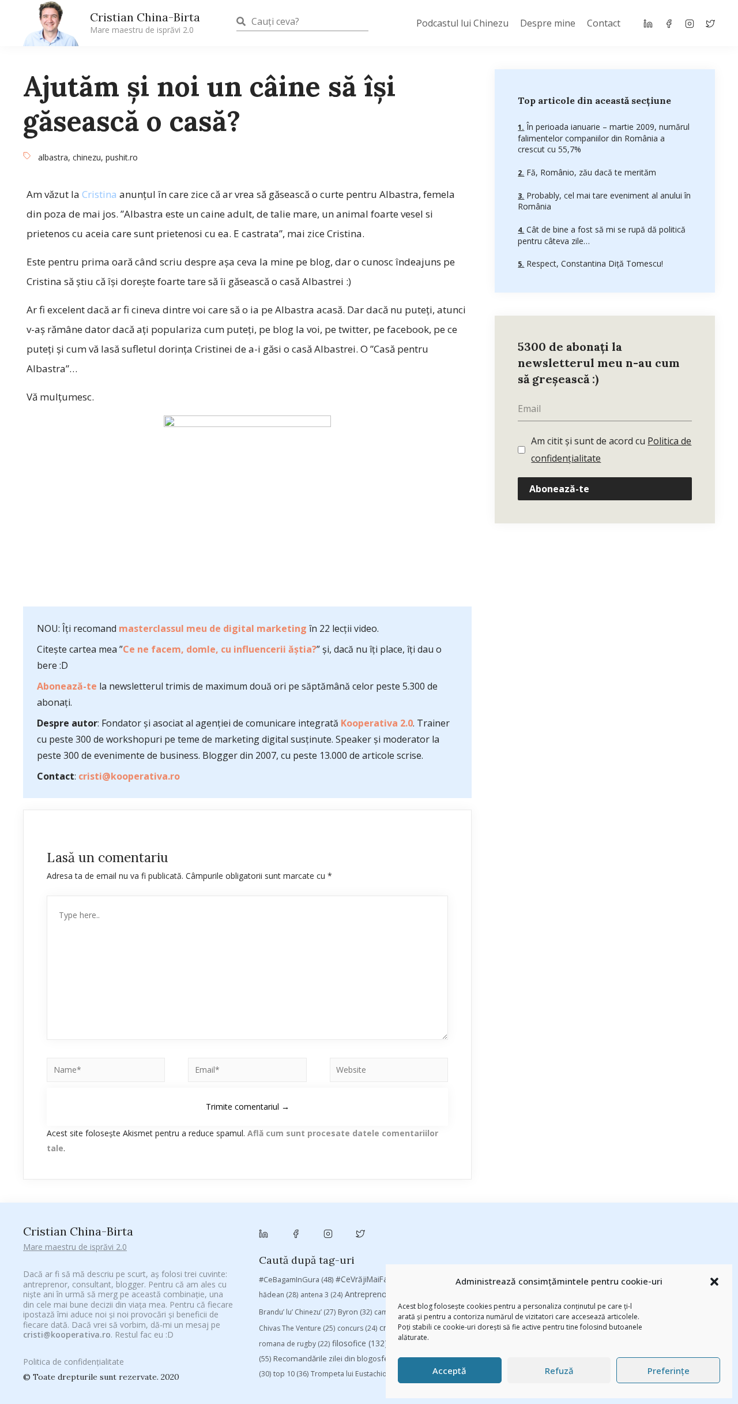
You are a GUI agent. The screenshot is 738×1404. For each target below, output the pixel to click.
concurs (357, 1328)
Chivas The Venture (297, 1328)
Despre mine (547, 23)
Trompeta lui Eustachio (356, 1374)
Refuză (559, 1370)
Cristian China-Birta (145, 22)
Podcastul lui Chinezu (462, 23)
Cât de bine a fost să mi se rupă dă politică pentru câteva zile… (602, 235)
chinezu (87, 157)
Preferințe (668, 1370)
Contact (603, 23)
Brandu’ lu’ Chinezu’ (297, 1312)
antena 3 (321, 1295)
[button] (714, 1281)
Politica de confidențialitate (73, 1361)
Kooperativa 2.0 (377, 723)
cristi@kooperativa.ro (129, 776)
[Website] (389, 1071)
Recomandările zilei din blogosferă (342, 1358)
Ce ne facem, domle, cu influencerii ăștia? (220, 649)
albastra (53, 157)
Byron (355, 1312)
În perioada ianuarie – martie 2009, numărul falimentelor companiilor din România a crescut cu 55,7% (604, 138)
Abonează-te (67, 686)
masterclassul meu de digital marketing (213, 628)
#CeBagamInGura (296, 1279)
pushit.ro (122, 157)
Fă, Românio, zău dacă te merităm (590, 172)
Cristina (99, 194)
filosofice (359, 1343)
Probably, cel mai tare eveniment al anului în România (604, 200)
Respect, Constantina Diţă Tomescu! (593, 263)
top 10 (290, 1374)
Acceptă (449, 1370)
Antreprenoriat (382, 1294)
